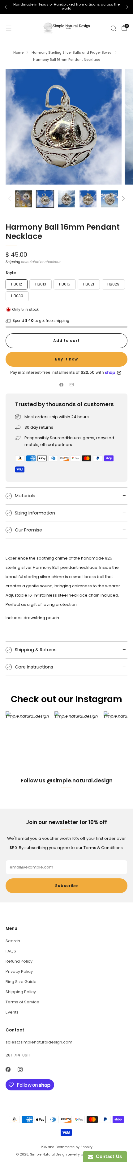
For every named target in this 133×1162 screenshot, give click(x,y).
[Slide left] (11, 199)
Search (13, 941)
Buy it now (66, 359)
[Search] (113, 28)
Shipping (13, 261)
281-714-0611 (18, 1055)
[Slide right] (122, 199)
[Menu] (9, 28)
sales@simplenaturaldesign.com (39, 1042)
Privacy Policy (19, 971)
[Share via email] (72, 385)
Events (12, 1012)
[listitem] (66, 7)
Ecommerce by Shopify (73, 1147)
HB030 (17, 296)
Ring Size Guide (21, 982)
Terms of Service (22, 1002)
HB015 (64, 284)
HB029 (113, 284)
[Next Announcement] (127, 7)
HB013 (40, 284)
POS (44, 1147)
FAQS (11, 951)
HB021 (88, 284)
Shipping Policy (21, 992)
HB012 (16, 284)
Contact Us (107, 1156)
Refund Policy (19, 961)
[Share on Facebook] (61, 385)
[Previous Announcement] (5, 7)
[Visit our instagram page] (20, 1070)
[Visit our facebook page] (8, 1070)
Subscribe (66, 885)
